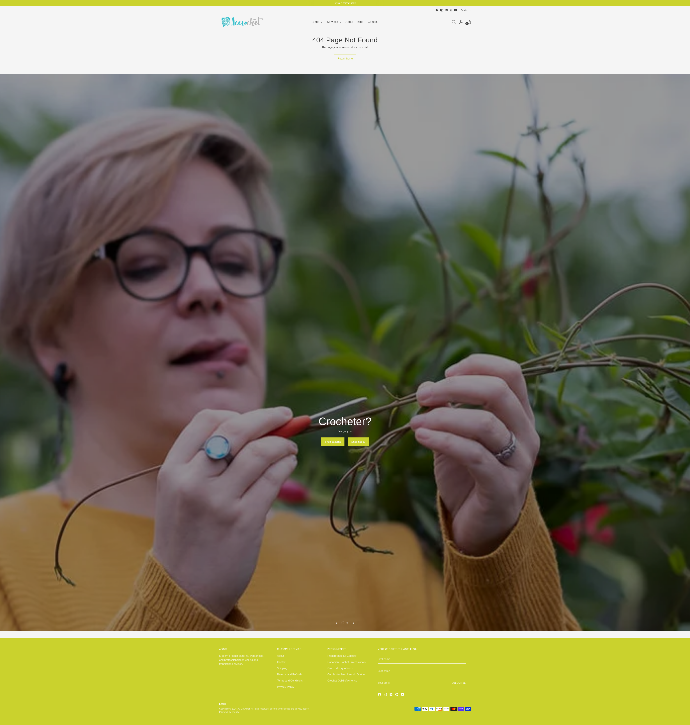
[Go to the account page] (461, 22)
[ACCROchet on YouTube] (455, 10)
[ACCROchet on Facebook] (437, 10)
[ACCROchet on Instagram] (441, 10)
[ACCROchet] (241, 21)
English (464, 10)
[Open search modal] (453, 22)
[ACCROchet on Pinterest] (451, 10)
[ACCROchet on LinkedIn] (446, 10)
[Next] (386, 3)
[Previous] (304, 3)
